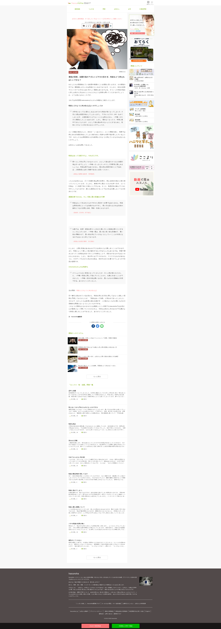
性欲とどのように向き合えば (87, 290)
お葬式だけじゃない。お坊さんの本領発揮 (134, 603)
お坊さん (117, 9)
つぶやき (91, 9)
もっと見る (97, 376)
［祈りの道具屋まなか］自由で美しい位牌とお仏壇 (97, 22)
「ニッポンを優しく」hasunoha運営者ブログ (87, 603)
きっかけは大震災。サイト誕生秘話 (111, 603)
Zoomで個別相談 (95, 626)
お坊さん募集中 (84, 611)
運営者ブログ (117, 613)
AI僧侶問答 (142, 9)
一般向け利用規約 (109, 611)
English (148, 611)
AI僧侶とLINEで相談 (126, 626)
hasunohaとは (74, 611)
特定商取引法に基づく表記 (136, 611)
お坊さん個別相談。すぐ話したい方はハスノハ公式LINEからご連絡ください (97, 18)
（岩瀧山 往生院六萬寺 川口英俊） (84, 241)
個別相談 (77, 9)
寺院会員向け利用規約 (121, 611)
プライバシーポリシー (96, 611)
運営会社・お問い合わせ (105, 613)
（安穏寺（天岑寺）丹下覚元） (82, 212)
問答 (104, 9)
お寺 (129, 9)
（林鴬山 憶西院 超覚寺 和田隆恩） (84, 174)
